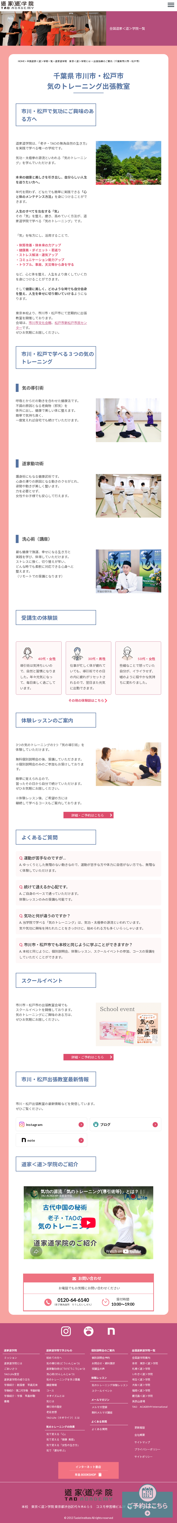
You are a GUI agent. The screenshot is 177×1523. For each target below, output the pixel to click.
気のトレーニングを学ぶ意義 (63, 1379)
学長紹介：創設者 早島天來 (21, 1385)
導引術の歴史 (54, 1406)
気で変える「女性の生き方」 (63, 1445)
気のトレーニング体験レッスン (110, 1385)
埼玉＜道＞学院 (141, 1379)
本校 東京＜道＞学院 (145, 1363)
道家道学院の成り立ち (17, 1379)
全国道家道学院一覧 (143, 1350)
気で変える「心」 (56, 1434)
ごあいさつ (10, 1368)
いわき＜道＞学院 (142, 1374)
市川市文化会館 (40, 323)
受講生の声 (98, 1368)
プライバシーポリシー (147, 1449)
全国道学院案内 (141, 1357)
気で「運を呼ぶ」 (56, 1450)
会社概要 (139, 1435)
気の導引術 (63, 1363)
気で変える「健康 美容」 (61, 1439)
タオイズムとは (55, 1396)
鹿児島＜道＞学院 (142, 1396)
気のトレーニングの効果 (60, 1426)
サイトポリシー (143, 1456)
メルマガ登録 (99, 1407)
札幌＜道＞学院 (141, 1368)
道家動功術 (65, 1368)
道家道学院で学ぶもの (59, 1350)
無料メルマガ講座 (102, 1412)
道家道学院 (10, 1350)
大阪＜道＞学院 (141, 1385)
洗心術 (60, 1374)
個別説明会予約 (101, 1357)
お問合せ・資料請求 (103, 1363)
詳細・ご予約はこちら (87, 815)
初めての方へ (54, 1357)
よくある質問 (99, 1421)
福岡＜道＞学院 (141, 1390)
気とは (50, 1401)
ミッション (10, 1357)
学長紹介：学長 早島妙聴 (19, 1396)
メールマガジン (100, 1399)
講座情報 (51, 1385)
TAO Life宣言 (11, 1374)
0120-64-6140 (73, 1300)
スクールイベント (102, 1390)
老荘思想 (51, 1412)
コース (50, 1390)
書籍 (6, 1401)
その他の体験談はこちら (86, 700)
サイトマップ (142, 1442)
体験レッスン (99, 1377)
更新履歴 (139, 1427)
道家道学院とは (13, 1363)
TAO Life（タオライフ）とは (63, 1417)
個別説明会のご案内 (103, 1350)
